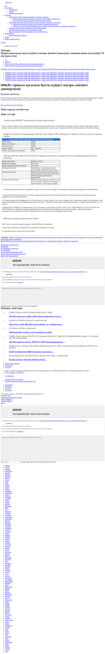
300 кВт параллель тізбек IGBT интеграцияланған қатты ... (36, 316)
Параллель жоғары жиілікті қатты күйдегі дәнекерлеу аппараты (35, 24)
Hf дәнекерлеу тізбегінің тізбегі (12, 252)
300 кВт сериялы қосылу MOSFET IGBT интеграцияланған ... (37, 342)
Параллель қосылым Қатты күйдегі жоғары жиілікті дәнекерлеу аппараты (35, 22)
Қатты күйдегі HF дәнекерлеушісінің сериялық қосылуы (29, 17)
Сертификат (13, 10)
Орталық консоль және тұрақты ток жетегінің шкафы (27, 28)
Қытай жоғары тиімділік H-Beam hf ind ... (27, 360)
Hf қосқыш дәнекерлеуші (9, 245)
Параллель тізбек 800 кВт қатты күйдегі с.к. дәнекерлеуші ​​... (36, 324)
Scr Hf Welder (5, 250)
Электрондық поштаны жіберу (11, 397)
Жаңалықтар (9, 33)
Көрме (11, 11)
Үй (6, 6)
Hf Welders (4, 246)
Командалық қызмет (16, 13)
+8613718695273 (6, 399)
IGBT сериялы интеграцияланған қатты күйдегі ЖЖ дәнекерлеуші (36, 19)
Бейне (7, 37)
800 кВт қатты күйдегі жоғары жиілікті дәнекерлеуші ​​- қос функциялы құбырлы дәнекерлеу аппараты (42, 241)
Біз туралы (8, 8)
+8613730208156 (6, 401)
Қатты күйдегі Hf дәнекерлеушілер (13, 254)
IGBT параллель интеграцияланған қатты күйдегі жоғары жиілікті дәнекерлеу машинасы (44, 26)
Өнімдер (8, 15)
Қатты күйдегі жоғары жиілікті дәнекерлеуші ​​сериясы (32, 21)
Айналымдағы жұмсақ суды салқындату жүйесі (25, 30)
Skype (3, 403)
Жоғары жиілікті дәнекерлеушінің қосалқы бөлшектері (28, 32)
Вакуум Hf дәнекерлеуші (9, 256)
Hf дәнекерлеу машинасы (10, 248)
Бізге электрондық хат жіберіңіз (12, 105)
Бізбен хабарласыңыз (12, 39)
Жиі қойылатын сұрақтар (18, 35)
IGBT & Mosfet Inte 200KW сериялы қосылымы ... (31, 352)
